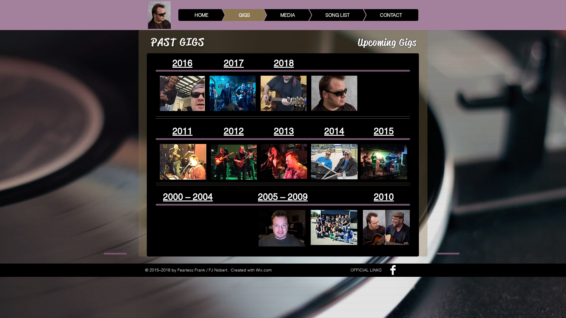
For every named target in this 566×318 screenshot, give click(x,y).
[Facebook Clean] (393, 270)
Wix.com (264, 270)
